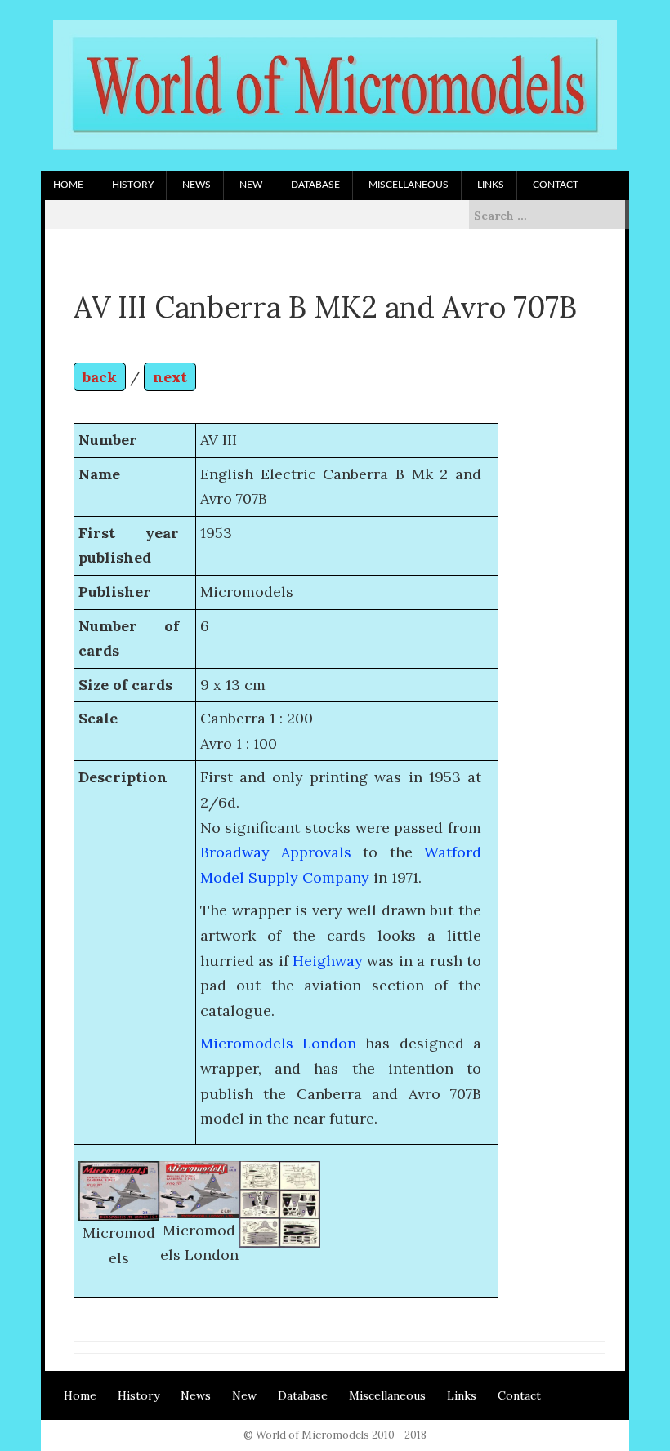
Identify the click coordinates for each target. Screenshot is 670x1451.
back (100, 376)
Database (315, 184)
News (196, 184)
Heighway (328, 960)
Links (490, 184)
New (250, 184)
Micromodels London (278, 1043)
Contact (555, 184)
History (133, 184)
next (170, 376)
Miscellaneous (408, 184)
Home (68, 184)
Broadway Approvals (275, 852)
